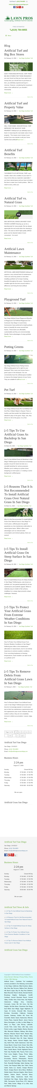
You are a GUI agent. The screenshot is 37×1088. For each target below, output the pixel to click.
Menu (9, 35)
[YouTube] (22, 7)
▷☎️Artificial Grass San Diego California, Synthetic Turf (18, 18)
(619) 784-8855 (21, 1)
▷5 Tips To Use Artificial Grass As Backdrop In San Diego (18, 912)
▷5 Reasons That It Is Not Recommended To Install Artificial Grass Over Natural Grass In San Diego (18, 494)
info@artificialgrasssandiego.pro (18, 4)
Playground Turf (14, 299)
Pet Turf (9, 390)
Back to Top (30, 143)
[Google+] (17, 7)
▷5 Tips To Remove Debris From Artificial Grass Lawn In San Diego (18, 942)
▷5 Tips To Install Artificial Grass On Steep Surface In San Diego (18, 927)
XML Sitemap (13, 979)
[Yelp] (20, 7)
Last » (22, 735)
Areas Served (8, 977)
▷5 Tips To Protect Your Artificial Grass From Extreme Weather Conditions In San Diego (17, 614)
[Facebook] (14, 7)
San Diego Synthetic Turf (26, 58)
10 (10, 735)
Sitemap (16, 977)
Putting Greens (13, 347)
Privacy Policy (24, 977)
